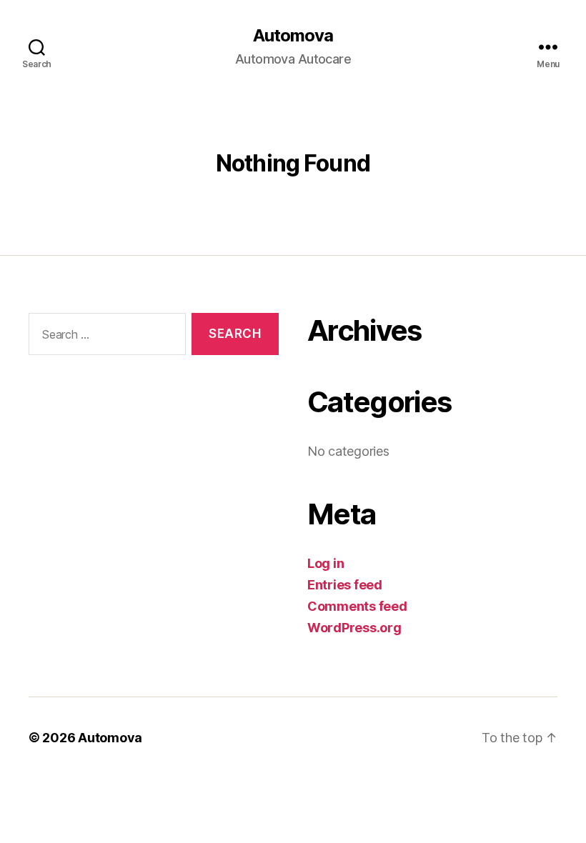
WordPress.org (354, 627)
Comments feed (357, 606)
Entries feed (344, 584)
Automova (293, 35)
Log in (325, 563)
